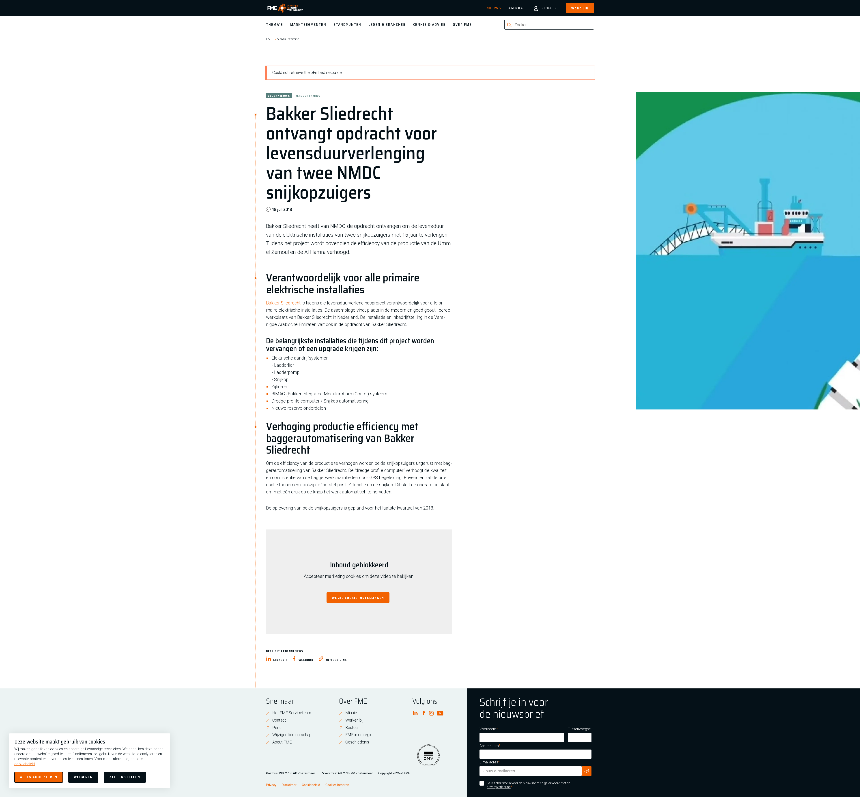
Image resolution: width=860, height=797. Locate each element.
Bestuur (352, 727)
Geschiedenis (357, 742)
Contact (279, 720)
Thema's (274, 24)
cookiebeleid (24, 764)
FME (269, 39)
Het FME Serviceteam (291, 712)
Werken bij (354, 720)
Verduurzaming (288, 39)
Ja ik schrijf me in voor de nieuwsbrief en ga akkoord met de (528, 785)
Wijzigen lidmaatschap (292, 734)
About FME (282, 742)
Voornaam (487, 729)
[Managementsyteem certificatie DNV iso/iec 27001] (428, 757)
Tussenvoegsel (579, 729)
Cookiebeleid (311, 785)
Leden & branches (387, 24)
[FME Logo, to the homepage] (285, 8)
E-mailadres (488, 762)
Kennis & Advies (429, 24)
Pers (276, 727)
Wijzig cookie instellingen (358, 597)
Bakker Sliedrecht (283, 303)
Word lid (580, 8)
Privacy (271, 785)
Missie (351, 712)
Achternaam (489, 746)
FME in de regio (358, 734)
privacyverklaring (499, 787)
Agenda (515, 8)
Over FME (462, 24)
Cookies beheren (337, 785)
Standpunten (347, 24)
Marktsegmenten (308, 24)
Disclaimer (289, 785)
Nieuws (493, 8)
